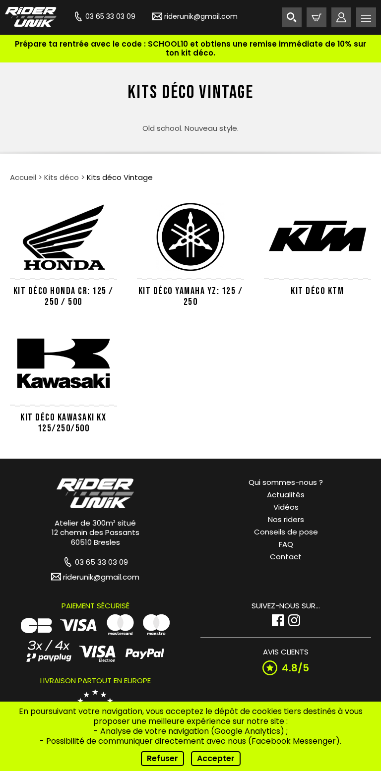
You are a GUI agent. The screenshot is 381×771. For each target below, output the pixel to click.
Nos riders (286, 519)
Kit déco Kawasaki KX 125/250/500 (63, 423)
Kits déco (61, 177)
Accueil (23, 177)
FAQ (286, 544)
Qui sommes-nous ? (286, 482)
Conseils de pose (286, 532)
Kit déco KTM (317, 291)
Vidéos (286, 507)
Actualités (286, 494)
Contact (286, 556)
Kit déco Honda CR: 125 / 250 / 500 (63, 296)
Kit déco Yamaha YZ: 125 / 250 (190, 296)
